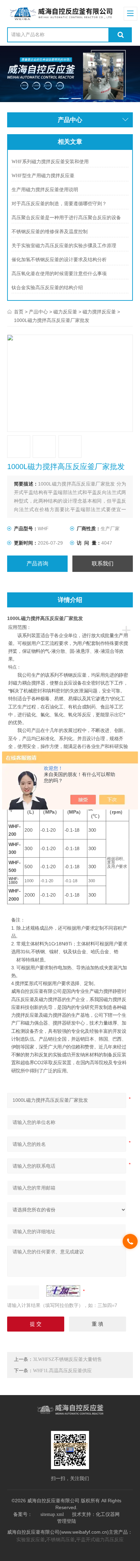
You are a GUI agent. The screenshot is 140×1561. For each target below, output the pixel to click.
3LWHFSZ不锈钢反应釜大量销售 (67, 1359)
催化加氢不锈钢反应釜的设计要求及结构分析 (59, 259)
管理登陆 (66, 1521)
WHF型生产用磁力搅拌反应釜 (43, 175)
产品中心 (38, 311)
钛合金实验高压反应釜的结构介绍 (47, 287)
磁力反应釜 (65, 311)
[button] (63, 98)
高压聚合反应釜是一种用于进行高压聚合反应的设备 (66, 217)
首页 (18, 311)
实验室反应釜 (30, 1539)
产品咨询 (37, 563)
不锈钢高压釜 (60, 1539)
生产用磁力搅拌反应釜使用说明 (45, 189)
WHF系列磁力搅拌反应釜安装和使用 (50, 161)
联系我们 (102, 563)
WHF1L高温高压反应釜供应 (62, 1370)
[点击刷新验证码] (63, 1291)
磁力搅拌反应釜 (99, 311)
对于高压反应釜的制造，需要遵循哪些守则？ (59, 203)
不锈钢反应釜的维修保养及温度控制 (50, 231)
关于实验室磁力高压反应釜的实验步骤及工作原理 (64, 245)
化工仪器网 (108, 1514)
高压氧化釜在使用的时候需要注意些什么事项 (59, 273)
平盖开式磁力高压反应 (100, 1539)
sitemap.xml (52, 1514)
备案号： (22, 1514)
